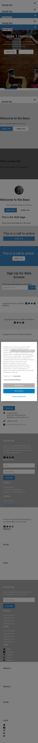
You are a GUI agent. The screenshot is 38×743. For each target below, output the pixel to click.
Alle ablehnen (19, 385)
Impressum (17, 376)
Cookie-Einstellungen (19, 396)
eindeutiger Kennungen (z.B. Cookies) (23, 350)
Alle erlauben (19, 391)
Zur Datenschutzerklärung (12, 379)
